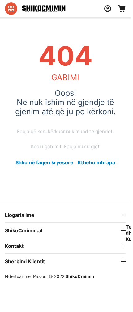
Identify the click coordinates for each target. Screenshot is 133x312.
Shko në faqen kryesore (44, 162)
